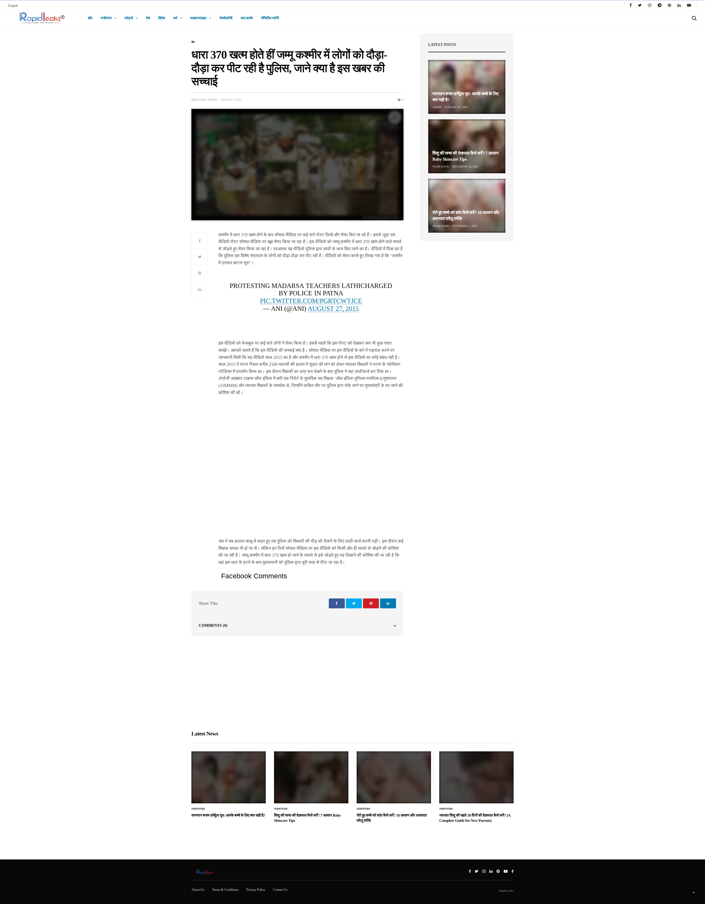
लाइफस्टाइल (198, 18)
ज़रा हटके (247, 18)
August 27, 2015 (333, 308)
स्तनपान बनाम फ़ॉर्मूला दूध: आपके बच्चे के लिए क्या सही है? (228, 816)
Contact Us (280, 890)
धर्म (175, 18)
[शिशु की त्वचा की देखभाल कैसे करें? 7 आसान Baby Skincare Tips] (466, 146)
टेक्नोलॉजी (225, 18)
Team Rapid (440, 166)
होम (90, 18)
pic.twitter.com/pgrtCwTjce (311, 300)
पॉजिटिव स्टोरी (270, 18)
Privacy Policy (255, 890)
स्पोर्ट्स (128, 18)
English (13, 5)
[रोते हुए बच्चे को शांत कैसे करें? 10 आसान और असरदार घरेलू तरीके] (466, 206)
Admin (436, 107)
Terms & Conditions (225, 890)
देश (148, 18)
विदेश (161, 18)
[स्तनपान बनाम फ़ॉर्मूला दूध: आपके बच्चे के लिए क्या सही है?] (466, 87)
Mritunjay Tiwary (204, 99)
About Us (197, 890)
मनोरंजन (106, 18)
